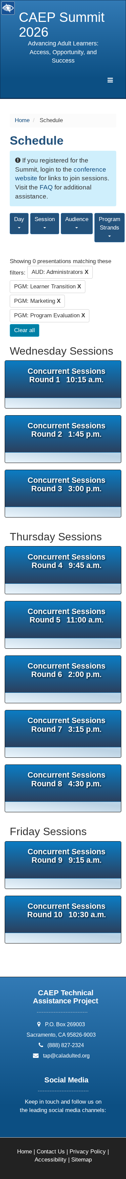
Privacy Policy (88, 1151)
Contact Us (51, 1151)
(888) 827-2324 (65, 1045)
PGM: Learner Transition (47, 286)
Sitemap (81, 1159)
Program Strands (109, 223)
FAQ (46, 187)
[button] (37, 1128)
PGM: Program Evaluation (49, 315)
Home (22, 120)
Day (19, 219)
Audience (76, 219)
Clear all (24, 330)
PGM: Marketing (37, 301)
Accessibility (51, 1159)
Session (45, 219)
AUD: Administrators (60, 272)
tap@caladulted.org (66, 1056)
